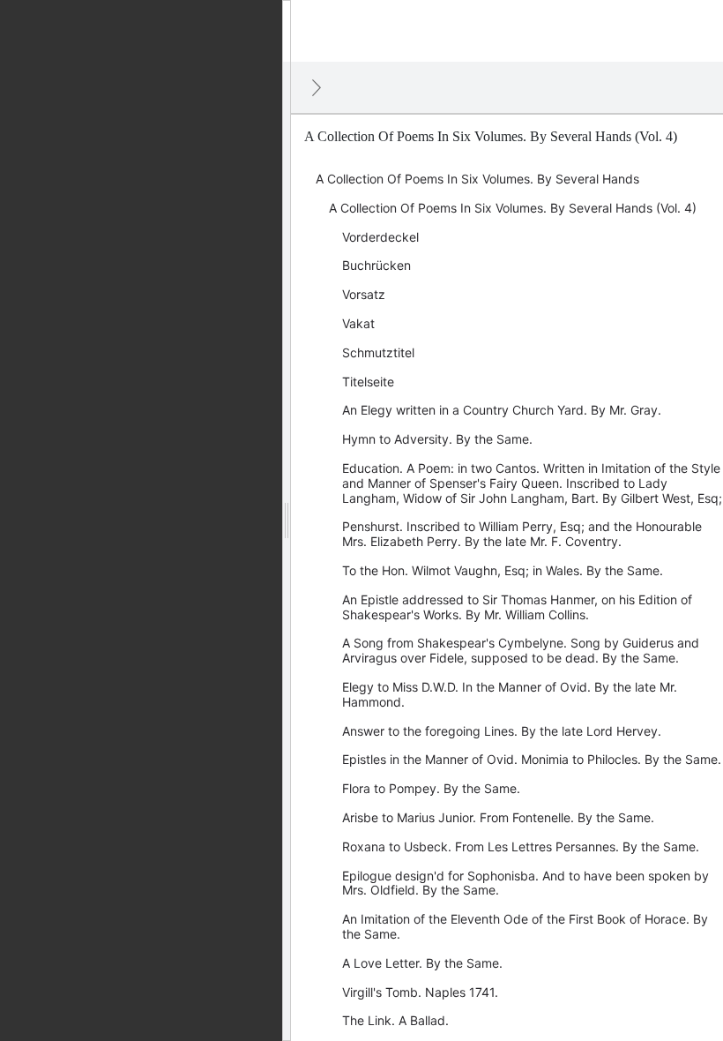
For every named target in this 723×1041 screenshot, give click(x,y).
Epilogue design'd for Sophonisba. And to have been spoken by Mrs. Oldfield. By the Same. (525, 883)
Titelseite (368, 381)
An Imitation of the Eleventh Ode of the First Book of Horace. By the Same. (525, 926)
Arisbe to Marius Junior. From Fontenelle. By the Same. (498, 817)
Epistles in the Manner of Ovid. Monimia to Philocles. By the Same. (531, 759)
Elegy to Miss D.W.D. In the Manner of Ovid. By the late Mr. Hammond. (509, 694)
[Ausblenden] (316, 87)
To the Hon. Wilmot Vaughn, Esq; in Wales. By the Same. (502, 570)
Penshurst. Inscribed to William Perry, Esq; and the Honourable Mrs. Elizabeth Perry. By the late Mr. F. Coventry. (522, 534)
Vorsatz (363, 294)
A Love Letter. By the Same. (422, 962)
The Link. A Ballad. (395, 1020)
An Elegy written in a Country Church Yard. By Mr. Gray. (501, 409)
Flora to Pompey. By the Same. (431, 788)
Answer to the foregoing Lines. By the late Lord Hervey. (501, 730)
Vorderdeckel (380, 236)
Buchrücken (376, 265)
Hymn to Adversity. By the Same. (437, 438)
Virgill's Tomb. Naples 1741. (420, 992)
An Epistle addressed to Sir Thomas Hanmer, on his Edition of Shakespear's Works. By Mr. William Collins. (517, 607)
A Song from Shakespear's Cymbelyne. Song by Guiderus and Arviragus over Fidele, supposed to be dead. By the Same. (520, 650)
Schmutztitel (378, 352)
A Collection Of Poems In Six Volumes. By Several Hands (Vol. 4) (513, 207)
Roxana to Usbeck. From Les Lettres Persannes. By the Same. (520, 846)
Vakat (358, 323)
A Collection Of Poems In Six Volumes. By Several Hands (477, 178)
